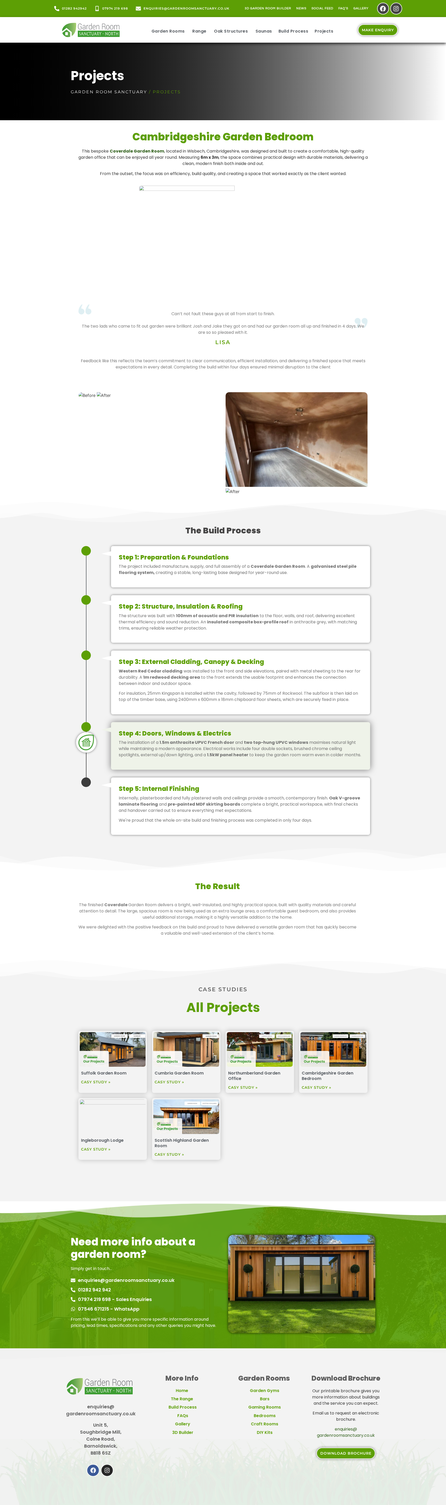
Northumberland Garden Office (254, 1076)
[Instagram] (396, 8)
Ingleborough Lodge (102, 1140)
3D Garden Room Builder (268, 8)
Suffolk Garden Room (103, 1073)
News (301, 8)
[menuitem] (168, 30)
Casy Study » (95, 1082)
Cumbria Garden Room (179, 1073)
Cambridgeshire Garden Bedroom (327, 1076)
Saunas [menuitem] (264, 31)
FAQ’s (343, 8)
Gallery (361, 8)
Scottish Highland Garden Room (182, 1143)
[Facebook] (383, 8)
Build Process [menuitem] (293, 31)
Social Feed (322, 8)
